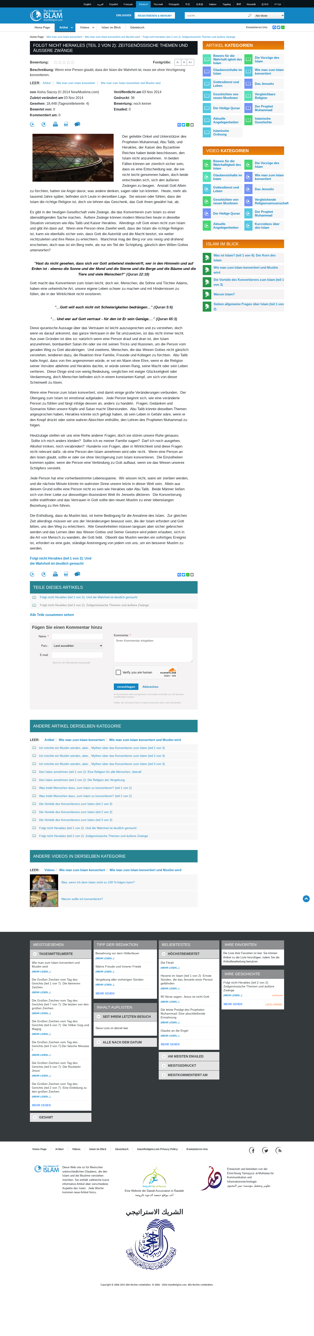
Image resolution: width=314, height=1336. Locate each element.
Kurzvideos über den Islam (267, 225)
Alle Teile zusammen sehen (52, 615)
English (87, 4)
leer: (35, 83)
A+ (190, 62)
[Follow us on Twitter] (265, 1150)
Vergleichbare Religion (265, 96)
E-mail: (44, 655)
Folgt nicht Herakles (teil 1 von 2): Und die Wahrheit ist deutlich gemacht (60, 561)
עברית (277, 4)
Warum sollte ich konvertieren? (82, 899)
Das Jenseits (264, 83)
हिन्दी (239, 4)
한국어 (265, 4)
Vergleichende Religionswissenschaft (272, 201)
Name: (44, 636)
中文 (187, 4)
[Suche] (250, 15)
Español (113, 4)
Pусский (158, 4)
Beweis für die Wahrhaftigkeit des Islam (227, 164)
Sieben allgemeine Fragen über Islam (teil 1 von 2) (249, 306)
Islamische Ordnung (221, 132)
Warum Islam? (224, 294)
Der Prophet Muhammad (264, 108)
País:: (45, 645)
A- (177, 62)
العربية (100, 4)
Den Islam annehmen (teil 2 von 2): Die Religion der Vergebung (82, 780)
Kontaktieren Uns (256, 27)
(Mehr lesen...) (41, 971)
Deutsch (143, 4)
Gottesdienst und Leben (226, 83)
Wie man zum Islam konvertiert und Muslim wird (112, 36)
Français (128, 4)
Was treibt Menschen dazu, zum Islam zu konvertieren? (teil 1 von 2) (85, 788)
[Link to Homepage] (46, 15)
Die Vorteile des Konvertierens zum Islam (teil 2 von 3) (75, 812)
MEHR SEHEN (41, 1105)
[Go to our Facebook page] (252, 1150)
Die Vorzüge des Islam (267, 59)
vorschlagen (126, 686)
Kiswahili (251, 4)
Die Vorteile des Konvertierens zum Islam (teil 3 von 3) (75, 820)
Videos (84, 27)
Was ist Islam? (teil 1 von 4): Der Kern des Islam (245, 257)
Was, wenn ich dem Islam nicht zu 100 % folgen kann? (98, 882)
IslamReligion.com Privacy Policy (157, 1149)
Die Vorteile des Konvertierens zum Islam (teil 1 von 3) (75, 804)
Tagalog (227, 4)
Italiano (212, 4)
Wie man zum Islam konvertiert (64, 36)
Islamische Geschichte (263, 120)
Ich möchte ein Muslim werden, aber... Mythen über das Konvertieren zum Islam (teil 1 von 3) (102, 748)
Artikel (63, 27)
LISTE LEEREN (273, 1004)
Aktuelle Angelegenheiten (225, 120)
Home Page (42, 27)
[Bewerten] (32, 124)
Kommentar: (122, 635)
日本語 (199, 4)
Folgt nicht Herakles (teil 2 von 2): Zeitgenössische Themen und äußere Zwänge (94, 605)
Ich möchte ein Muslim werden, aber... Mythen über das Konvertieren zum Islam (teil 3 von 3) (102, 764)
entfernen (277, 995)
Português (174, 4)
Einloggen (123, 15)
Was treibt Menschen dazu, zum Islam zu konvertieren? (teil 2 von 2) (85, 796)
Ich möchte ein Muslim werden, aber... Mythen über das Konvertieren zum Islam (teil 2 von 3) (102, 755)
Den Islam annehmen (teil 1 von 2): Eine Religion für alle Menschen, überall (90, 771)
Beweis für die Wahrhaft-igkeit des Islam (227, 59)
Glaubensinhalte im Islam (227, 71)
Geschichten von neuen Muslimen (225, 96)
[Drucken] (55, 124)
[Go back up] (306, 898)
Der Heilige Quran (226, 108)
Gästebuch (137, 27)
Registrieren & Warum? (155, 15)
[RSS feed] (279, 1150)
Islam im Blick (111, 27)
